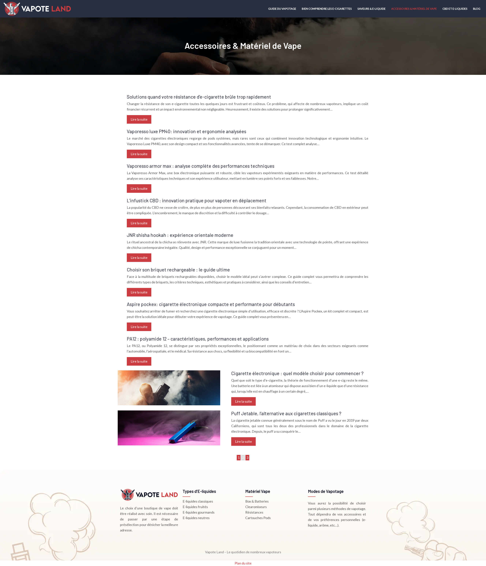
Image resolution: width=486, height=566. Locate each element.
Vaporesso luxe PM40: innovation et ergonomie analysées (186, 131)
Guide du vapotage (282, 8)
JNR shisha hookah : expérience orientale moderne (180, 235)
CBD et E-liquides (455, 8)
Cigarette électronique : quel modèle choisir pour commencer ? (297, 373)
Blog (476, 8)
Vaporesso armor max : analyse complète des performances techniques (200, 166)
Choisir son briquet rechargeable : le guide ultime (178, 269)
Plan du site (243, 563)
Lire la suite (139, 119)
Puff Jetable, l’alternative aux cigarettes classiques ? (286, 413)
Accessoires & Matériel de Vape (414, 8)
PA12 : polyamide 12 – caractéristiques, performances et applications (198, 338)
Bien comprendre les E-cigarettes (327, 8)
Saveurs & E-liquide (371, 8)
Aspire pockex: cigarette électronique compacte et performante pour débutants (211, 304)
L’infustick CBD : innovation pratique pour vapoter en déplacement (196, 200)
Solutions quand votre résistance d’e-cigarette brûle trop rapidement (199, 97)
